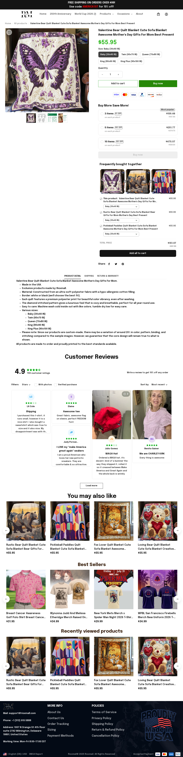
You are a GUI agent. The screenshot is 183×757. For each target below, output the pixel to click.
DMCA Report (36, 754)
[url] (19, 713)
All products (20, 24)
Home (8, 24)
